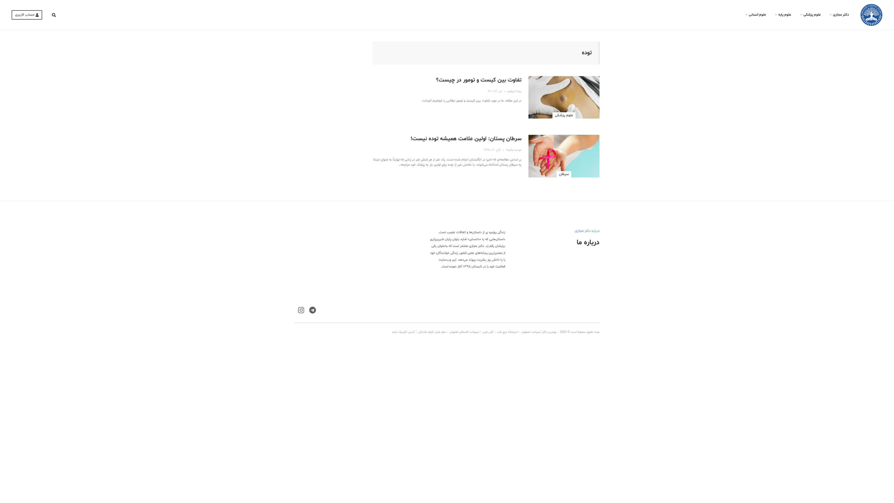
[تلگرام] (312, 310)
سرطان (564, 174)
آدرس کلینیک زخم (403, 332)
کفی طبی (488, 332)
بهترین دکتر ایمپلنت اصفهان (538, 332)
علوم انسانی (757, 14)
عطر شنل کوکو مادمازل (432, 332)
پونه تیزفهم (514, 91)
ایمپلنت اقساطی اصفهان (464, 332)
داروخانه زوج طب (507, 332)
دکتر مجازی (841, 14)
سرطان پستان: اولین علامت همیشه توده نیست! (466, 139)
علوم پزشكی (564, 115)
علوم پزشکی (812, 14)
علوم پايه (784, 14)
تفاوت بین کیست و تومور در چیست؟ (479, 80)
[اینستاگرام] (301, 310)
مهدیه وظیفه (514, 150)
